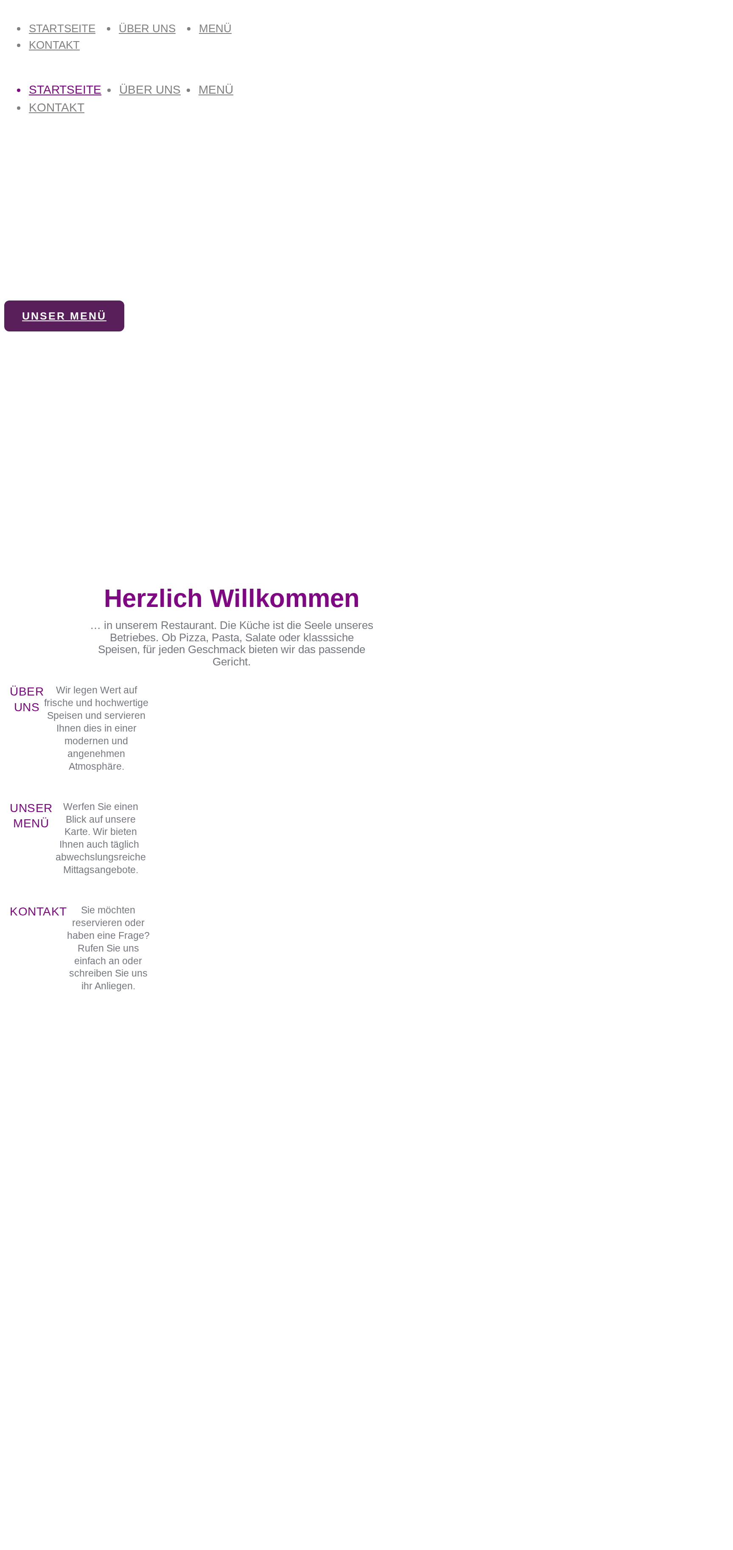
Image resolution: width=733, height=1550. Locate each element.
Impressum (26, 1478)
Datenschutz (28, 1488)
